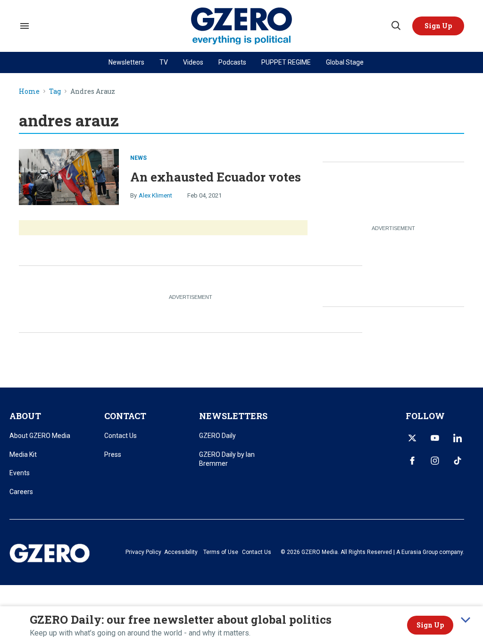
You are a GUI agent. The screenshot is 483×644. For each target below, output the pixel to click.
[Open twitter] (412, 438)
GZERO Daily (217, 435)
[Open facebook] (412, 460)
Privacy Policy (143, 552)
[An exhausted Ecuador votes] (69, 176)
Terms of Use (220, 552)
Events (19, 473)
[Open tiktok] (457, 460)
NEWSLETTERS (233, 415)
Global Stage (345, 62)
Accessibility (181, 552)
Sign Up (430, 624)
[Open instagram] (434, 460)
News (138, 158)
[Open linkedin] (457, 438)
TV (163, 62)
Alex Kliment (155, 195)
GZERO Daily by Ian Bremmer (227, 459)
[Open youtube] (434, 438)
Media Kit (23, 454)
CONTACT (125, 415)
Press (112, 454)
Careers (21, 491)
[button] (438, 26)
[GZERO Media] (241, 26)
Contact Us (120, 435)
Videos (193, 62)
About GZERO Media (39, 435)
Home (29, 92)
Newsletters (126, 62)
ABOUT (25, 415)
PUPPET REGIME (286, 62)
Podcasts (232, 62)
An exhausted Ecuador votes (215, 177)
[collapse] (465, 620)
